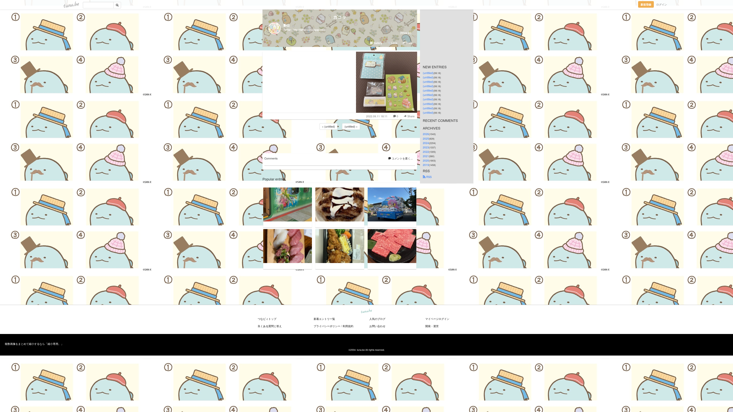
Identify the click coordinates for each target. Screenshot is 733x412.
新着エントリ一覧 (324, 319)
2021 (426, 156)
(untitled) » (351, 126)
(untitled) (428, 73)
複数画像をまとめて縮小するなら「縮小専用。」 (34, 344)
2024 (426, 143)
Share (408, 43)
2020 (426, 160)
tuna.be (366, 311)
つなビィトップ (267, 319)
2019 (426, 165)
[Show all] (405, 33)
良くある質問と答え (270, 326)
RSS (428, 177)
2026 (426, 134)
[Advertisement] (339, 140)
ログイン (661, 4)
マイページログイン (437, 319)
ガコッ (339, 17)
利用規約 (348, 326)
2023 (426, 147)
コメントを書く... (402, 158)
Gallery (377, 43)
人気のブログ (377, 319)
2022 (426, 152)
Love (394, 43)
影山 (286, 25)
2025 (426, 138)
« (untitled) (328, 126)
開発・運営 (432, 326)
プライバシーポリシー (327, 326)
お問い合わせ (377, 326)
